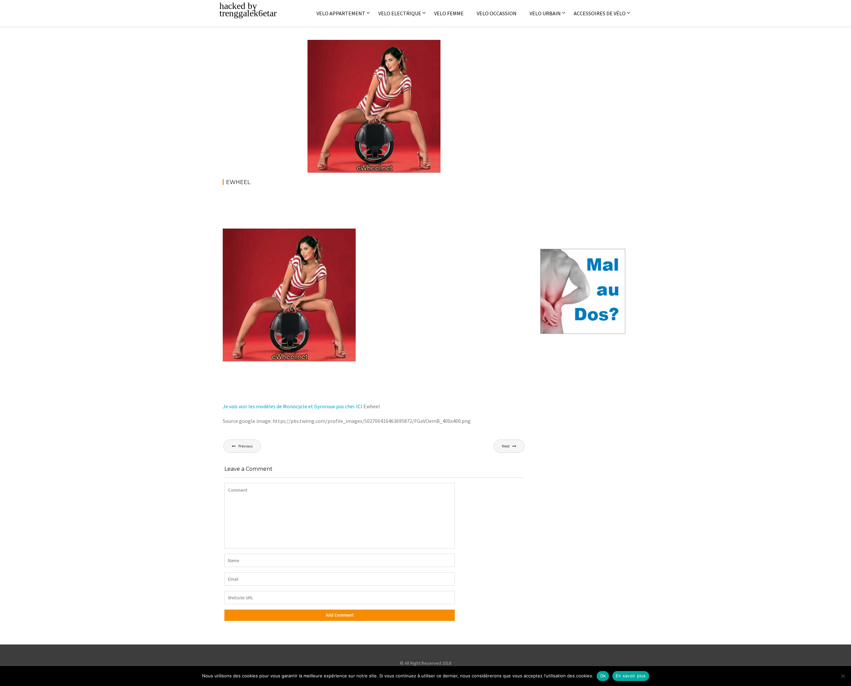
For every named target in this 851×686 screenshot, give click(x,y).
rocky (358, 46)
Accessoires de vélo (600, 13)
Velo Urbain (545, 13)
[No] (842, 676)
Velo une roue (419, 46)
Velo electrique (399, 13)
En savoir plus (631, 675)
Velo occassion (497, 13)
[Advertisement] (344, 209)
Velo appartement (340, 13)
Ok (603, 675)
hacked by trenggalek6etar (248, 9)
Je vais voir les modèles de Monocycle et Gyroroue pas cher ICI (292, 406)
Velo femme (449, 13)
